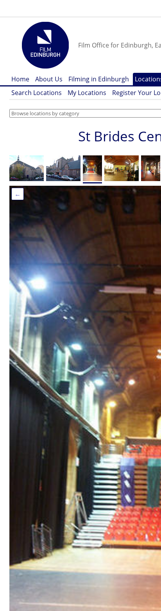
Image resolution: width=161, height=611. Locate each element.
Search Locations (36, 92)
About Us (49, 79)
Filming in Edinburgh (98, 79)
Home (20, 79)
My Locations (87, 92)
